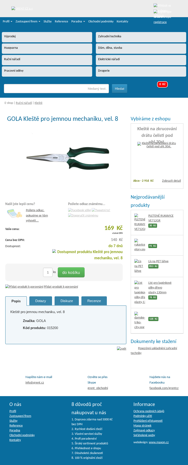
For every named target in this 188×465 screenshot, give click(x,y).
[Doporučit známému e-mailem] (83, 215)
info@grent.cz (34, 382)
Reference (61, 21)
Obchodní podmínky (100, 21)
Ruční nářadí (24, 103)
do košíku (71, 272)
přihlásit (159, 16)
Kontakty (122, 21)
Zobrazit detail (171, 181)
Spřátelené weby (144, 435)
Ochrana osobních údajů (148, 411)
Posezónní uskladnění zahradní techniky (154, 351)
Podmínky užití (142, 416)
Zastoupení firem (27, 21)
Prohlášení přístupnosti (148, 421)
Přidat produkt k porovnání (61, 287)
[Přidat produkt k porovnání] (24, 287)
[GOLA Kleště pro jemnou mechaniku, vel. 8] (66, 160)
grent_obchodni (98, 388)
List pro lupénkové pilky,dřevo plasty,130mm (159, 287)
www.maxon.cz (159, 442)
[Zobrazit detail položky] (157, 145)
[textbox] (56, 88)
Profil (6, 21)
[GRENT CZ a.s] (22, 9)
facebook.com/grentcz (164, 388)
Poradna (77, 21)
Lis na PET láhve (158, 261)
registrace (160, 22)
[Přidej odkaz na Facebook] (79, 210)
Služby (48, 21)
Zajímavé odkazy (144, 430)
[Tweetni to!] (101, 210)
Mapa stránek (142, 425)
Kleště (38, 103)
